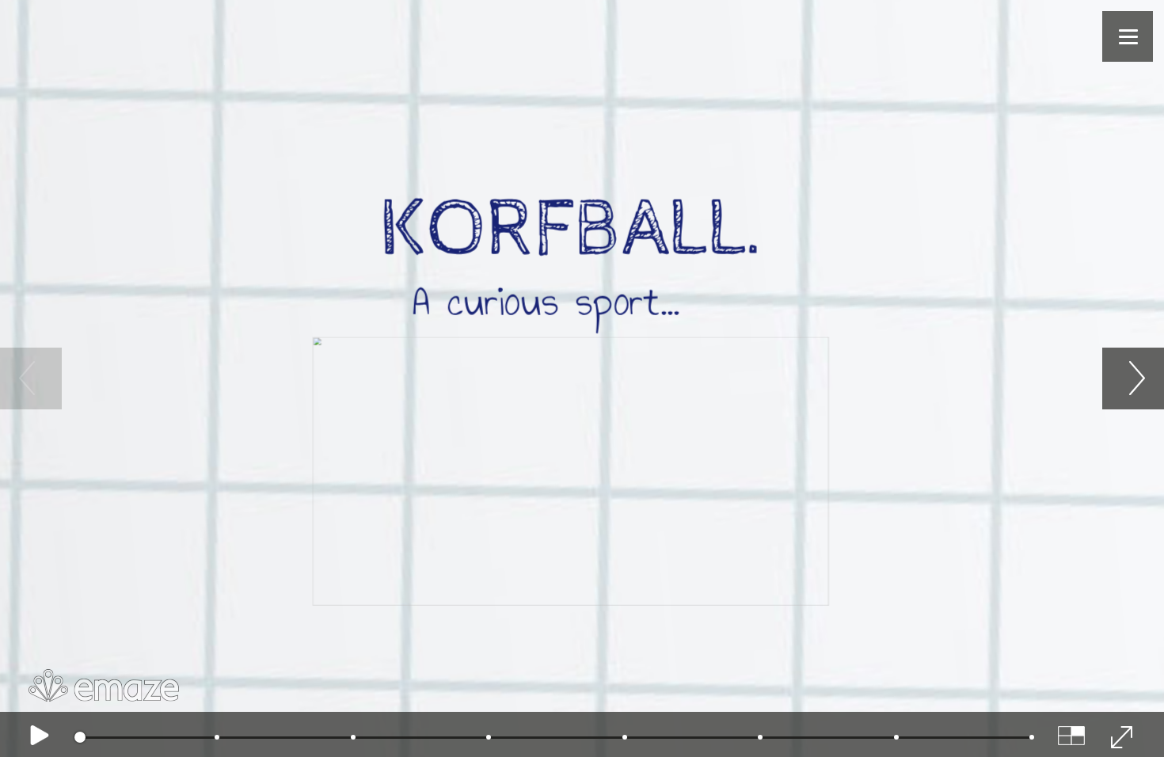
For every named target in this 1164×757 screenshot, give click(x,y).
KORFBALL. (572, 229)
